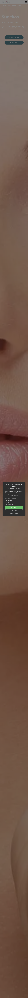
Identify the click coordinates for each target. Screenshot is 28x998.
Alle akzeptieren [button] (13, 507)
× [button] (24, 483)
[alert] (14, 499)
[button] (14, 499)
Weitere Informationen (14, 495)
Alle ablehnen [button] (14, 510)
